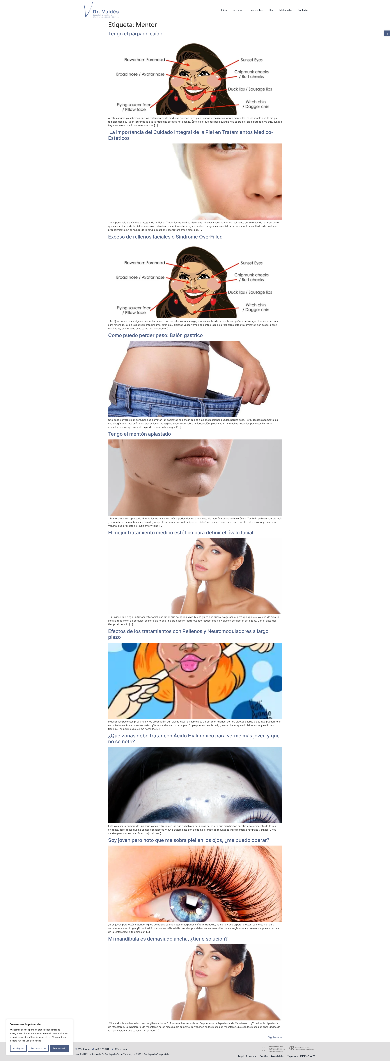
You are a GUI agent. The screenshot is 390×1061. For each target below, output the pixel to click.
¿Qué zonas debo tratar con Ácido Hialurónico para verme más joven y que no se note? (194, 738)
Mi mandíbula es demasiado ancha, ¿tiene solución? (168, 939)
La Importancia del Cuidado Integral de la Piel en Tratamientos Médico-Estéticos (190, 135)
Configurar (18, 1048)
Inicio (224, 9)
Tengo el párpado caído (135, 34)
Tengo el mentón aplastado (139, 434)
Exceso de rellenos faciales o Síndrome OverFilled (165, 237)
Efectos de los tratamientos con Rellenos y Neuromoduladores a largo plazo (188, 634)
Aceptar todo (59, 1048)
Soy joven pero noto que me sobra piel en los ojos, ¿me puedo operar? (188, 840)
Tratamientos (255, 9)
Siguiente (275, 1037)
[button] (387, 33)
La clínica (237, 9)
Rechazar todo (38, 1048)
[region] (39, 1037)
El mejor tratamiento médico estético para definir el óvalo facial (180, 533)
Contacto (303, 9)
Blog (271, 9)
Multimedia (285, 9)
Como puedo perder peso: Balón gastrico (155, 335)
